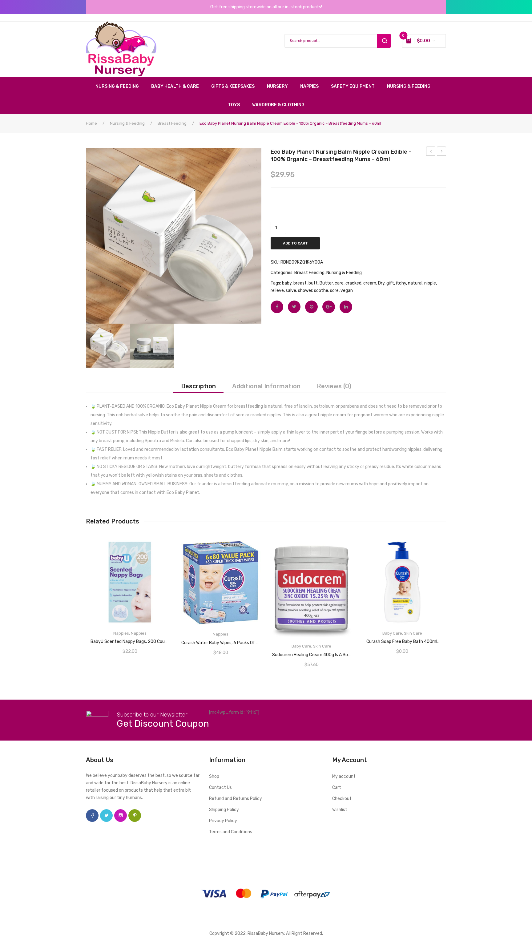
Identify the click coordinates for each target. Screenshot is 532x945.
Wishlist (339, 809)
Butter (326, 283)
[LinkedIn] (346, 307)
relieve (277, 290)
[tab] (198, 386)
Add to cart (295, 243)
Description (198, 386)
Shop (214, 776)
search (384, 41)
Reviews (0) (334, 386)
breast (300, 283)
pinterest (134, 815)
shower (305, 290)
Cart (336, 787)
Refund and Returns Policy (235, 798)
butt (313, 283)
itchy (401, 283)
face (92, 815)
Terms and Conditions (230, 831)
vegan (347, 290)
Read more (130, 639)
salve (291, 290)
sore (334, 290)
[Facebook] (277, 307)
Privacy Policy (223, 820)
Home (91, 123)
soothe (321, 290)
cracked (353, 283)
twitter (106, 815)
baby (287, 283)
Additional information (266, 386)
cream (369, 283)
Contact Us (220, 787)
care (339, 283)
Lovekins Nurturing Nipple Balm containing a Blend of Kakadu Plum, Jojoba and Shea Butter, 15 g (441, 152)
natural (415, 283)
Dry (381, 283)
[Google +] (328, 307)
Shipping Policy (224, 809)
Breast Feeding (172, 123)
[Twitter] (294, 307)
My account (344, 776)
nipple (430, 283)
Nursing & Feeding (127, 123)
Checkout (342, 798)
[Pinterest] (311, 307)
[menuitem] (120, 86)
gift (390, 283)
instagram (120, 815)
